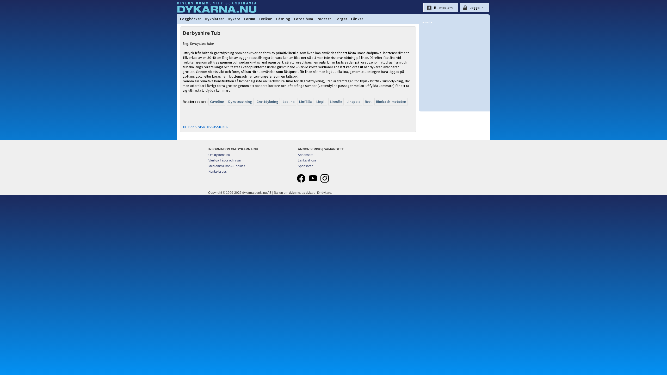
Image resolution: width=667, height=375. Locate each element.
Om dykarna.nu (219, 155)
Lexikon (266, 18)
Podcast (324, 18)
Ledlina (289, 101)
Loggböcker (190, 18)
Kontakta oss (217, 171)
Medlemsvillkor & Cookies (226, 166)
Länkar (357, 18)
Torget (341, 18)
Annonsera (305, 155)
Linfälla (305, 101)
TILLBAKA (190, 126)
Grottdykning (267, 101)
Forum (249, 18)
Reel (368, 101)
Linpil (320, 101)
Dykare (234, 18)
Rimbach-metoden (391, 101)
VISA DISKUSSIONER (213, 126)
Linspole (353, 101)
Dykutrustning (240, 101)
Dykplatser (214, 18)
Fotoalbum (303, 18)
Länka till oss (307, 160)
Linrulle (336, 101)
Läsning (283, 18)
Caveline (217, 101)
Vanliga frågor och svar (224, 160)
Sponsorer (305, 166)
